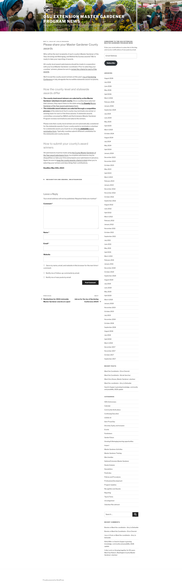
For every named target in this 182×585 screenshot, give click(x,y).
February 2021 (109, 260)
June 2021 (107, 244)
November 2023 (110, 161)
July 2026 (107, 82)
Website (46, 255)
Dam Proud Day (109, 421)
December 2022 (109, 189)
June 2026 (108, 86)
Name (46, 232)
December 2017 (109, 347)
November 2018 (110, 319)
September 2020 (110, 276)
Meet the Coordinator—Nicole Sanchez (117, 375)
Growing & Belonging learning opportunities (118, 441)
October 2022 (109, 197)
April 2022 (107, 212)
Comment (48, 204)
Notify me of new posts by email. (58, 277)
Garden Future (109, 437)
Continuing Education (111, 414)
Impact (106, 445)
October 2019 (109, 311)
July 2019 (107, 315)
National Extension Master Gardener (116, 461)
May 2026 (107, 90)
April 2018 (107, 339)
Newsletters (108, 469)
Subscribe (111, 63)
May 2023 (107, 169)
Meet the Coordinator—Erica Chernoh (117, 371)
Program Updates (110, 485)
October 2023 (109, 165)
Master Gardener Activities (113, 449)
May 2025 (107, 122)
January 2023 (109, 185)
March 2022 (108, 216)
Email (46, 244)
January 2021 (108, 264)
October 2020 (109, 272)
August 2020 (108, 280)
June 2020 (108, 288)
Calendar (107, 406)
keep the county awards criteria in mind (72, 160)
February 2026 (109, 102)
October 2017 (109, 355)
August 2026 (108, 78)
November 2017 (109, 351)
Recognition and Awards (57, 179)
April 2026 (107, 94)
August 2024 (108, 137)
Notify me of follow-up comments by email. (63, 273)
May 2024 (107, 145)
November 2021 (109, 228)
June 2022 (107, 209)
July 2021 (107, 240)
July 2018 (107, 335)
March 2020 (108, 299)
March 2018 (108, 343)
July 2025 (107, 114)
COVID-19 (107, 418)
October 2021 (109, 232)
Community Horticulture (112, 410)
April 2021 (107, 252)
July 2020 (107, 284)
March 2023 (108, 177)
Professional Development (113, 481)
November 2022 (110, 193)
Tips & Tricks (108, 497)
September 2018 (110, 327)
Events (106, 429)
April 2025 (107, 126)
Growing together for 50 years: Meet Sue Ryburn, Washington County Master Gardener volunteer (119, 552)
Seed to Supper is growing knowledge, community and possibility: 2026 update (119, 544)
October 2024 (109, 133)
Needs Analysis (109, 465)
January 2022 (109, 224)
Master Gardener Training (113, 453)
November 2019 (110, 307)
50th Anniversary (110, 402)
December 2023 (110, 157)
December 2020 (110, 268)
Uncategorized (75, 179)
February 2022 (109, 220)
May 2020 (107, 291)
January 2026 (109, 106)
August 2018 (108, 331)
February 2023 (109, 181)
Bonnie (106, 527)
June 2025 (108, 118)
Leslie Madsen (62, 41)
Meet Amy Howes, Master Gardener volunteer (120, 379)
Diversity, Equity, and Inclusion (114, 425)
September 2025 (110, 110)
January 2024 (109, 153)
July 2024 (107, 141)
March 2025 (108, 130)
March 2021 (108, 256)
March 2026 (108, 98)
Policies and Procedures (112, 477)
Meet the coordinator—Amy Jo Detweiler (117, 383)
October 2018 (109, 323)
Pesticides (107, 473)
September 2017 (110, 359)
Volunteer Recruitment (112, 504)
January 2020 (109, 303)
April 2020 (108, 295)
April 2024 (107, 149)
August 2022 (108, 205)
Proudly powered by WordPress (53, 580)
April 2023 (107, 173)
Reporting (107, 493)
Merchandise (108, 457)
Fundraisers (108, 433)
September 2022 (110, 201)
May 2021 (107, 248)
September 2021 (110, 236)
